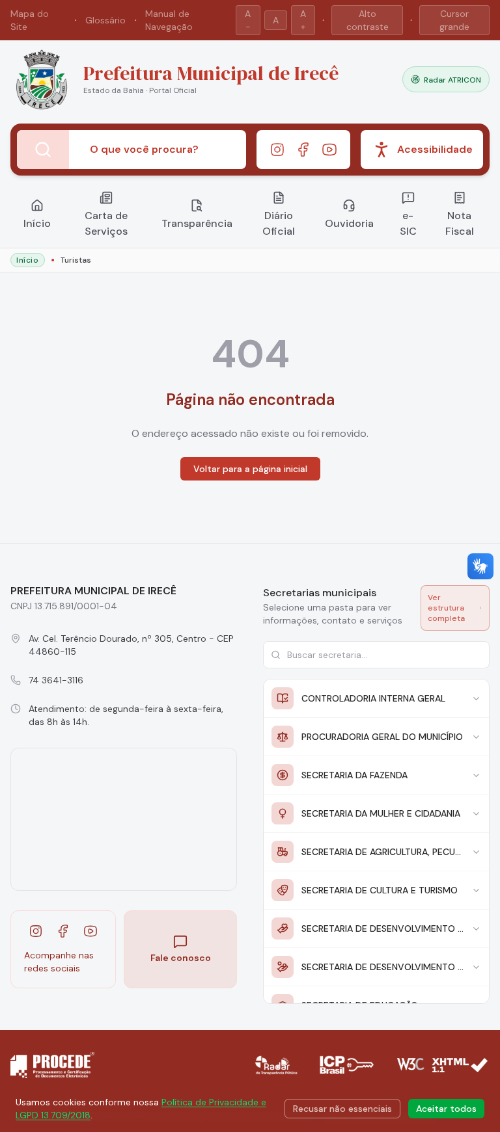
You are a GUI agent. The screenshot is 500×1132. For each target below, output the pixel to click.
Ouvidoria (349, 223)
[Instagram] (277, 149)
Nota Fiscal (459, 223)
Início (37, 223)
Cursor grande (454, 20)
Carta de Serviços (106, 223)
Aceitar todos (446, 1108)
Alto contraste (367, 20)
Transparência (196, 223)
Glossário (105, 20)
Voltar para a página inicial (250, 469)
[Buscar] (43, 149)
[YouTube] (329, 149)
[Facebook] (303, 149)
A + (303, 20)
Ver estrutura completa (446, 608)
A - (248, 20)
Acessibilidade (435, 149)
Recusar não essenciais (342, 1108)
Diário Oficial (278, 223)
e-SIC (408, 223)
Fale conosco (180, 958)
